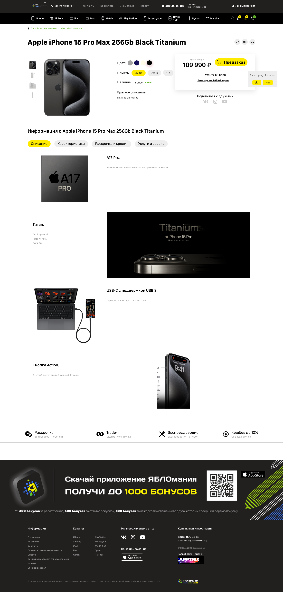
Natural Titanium (130, 63)
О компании (127, 5)
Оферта (32, 554)
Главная (28, 28)
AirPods (59, 18)
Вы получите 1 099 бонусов (213, 80)
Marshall (215, 18)
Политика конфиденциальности (45, 550)
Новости (145, 5)
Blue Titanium (137, 63)
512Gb (154, 72)
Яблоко (39, 6)
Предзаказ (234, 62)
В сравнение (252, 42)
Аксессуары (155, 18)
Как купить (106, 5)
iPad (76, 18)
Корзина (253, 18)
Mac (92, 18)
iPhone (40, 18)
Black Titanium (149, 63)
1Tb (168, 72)
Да (256, 82)
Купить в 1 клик (215, 74)
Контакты (88, 5)
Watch (109, 18)
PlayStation (130, 18)
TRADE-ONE (177, 18)
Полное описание (127, 97)
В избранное (237, 42)
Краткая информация (245, 42)
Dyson (195, 18)
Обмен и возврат (37, 567)
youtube (224, 102)
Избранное (238, 18)
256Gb (138, 72)
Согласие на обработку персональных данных (48, 561)
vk (205, 101)
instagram (215, 102)
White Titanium (143, 63)
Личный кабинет (245, 5)
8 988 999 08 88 (173, 6)
